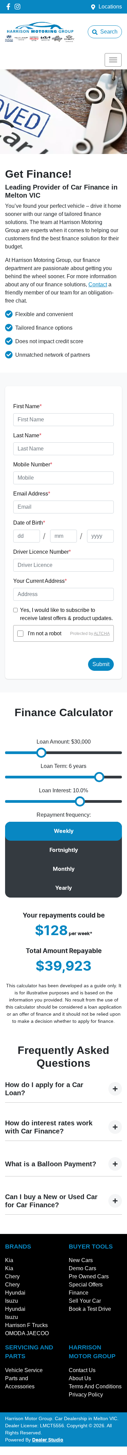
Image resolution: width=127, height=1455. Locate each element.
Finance (78, 1293)
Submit (100, 664)
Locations (110, 6)
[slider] (41, 753)
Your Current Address (40, 581)
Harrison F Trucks (26, 1325)
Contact (97, 284)
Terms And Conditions (95, 1386)
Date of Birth (29, 523)
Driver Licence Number (42, 552)
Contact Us (82, 1370)
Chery (12, 1276)
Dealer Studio (47, 1440)
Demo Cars (82, 1268)
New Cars (81, 1260)
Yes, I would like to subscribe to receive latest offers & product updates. (66, 614)
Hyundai (15, 1293)
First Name (27, 406)
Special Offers (86, 1284)
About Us (80, 1378)
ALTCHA (102, 633)
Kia (9, 1260)
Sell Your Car (85, 1301)
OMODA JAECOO (27, 1333)
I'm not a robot (44, 633)
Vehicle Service (24, 1370)
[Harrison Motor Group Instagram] (18, 6)
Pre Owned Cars (89, 1276)
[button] (113, 60)
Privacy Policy (86, 1394)
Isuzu (11, 1301)
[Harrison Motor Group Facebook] (9, 6)
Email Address (31, 494)
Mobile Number (32, 464)
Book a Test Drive (90, 1309)
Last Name (27, 435)
